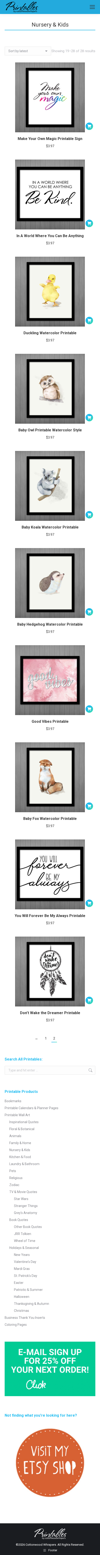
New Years (22, 1255)
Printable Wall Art (17, 1115)
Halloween (21, 1297)
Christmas (21, 1311)
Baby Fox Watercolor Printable (50, 818)
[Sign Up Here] (50, 1369)
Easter (18, 1283)
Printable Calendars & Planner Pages (31, 1108)
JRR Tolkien (22, 1234)
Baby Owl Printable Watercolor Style (50, 430)
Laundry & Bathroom (24, 1164)
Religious (16, 1178)
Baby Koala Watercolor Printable (50, 527)
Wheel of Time (24, 1241)
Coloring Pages (16, 1325)
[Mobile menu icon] (92, 7)
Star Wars (21, 1199)
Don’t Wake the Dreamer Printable (50, 1013)
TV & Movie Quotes (23, 1192)
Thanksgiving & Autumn (31, 1304)
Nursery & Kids (19, 1150)
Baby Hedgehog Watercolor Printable (50, 624)
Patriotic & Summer (28, 1290)
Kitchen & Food (20, 1157)
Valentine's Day (25, 1262)
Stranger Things (26, 1206)
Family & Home (20, 1143)
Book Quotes (18, 1220)
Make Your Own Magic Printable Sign (50, 138)
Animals (15, 1136)
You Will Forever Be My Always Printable (50, 916)
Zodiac (14, 1185)
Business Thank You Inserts (25, 1318)
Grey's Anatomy (25, 1213)
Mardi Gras (22, 1269)
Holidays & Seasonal (24, 1248)
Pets (12, 1171)
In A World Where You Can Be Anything (50, 236)
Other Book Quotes (28, 1227)
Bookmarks (13, 1101)
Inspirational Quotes (24, 1122)
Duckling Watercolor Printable (50, 333)
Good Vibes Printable (50, 721)
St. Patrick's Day (25, 1276)
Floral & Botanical (21, 1129)
